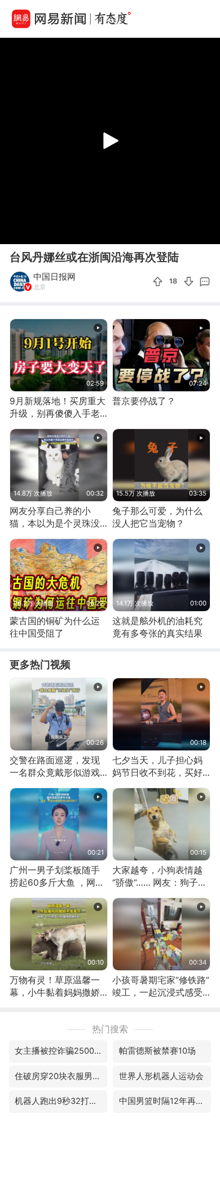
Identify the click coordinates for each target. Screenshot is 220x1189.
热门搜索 (110, 1029)
